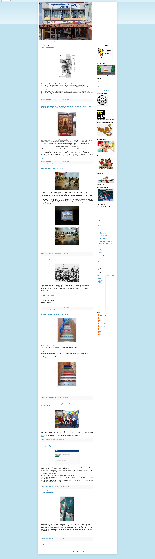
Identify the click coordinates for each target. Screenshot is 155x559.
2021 (99, 229)
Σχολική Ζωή (48, 101)
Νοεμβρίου (100, 232)
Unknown (100, 320)
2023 (99, 226)
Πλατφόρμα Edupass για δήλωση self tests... (54, 446)
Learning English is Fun (103, 315)
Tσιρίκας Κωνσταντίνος (102, 317)
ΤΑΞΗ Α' (99, 80)
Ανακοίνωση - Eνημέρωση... (49, 260)
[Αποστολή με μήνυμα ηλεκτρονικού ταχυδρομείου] (64, 99)
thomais (100, 334)
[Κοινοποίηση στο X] (66, 99)
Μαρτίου (100, 253)
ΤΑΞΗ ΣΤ (99, 86)
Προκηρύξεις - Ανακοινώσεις (100, 279)
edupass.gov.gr (70, 467)
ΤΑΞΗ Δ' (99, 83)
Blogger (91, 551)
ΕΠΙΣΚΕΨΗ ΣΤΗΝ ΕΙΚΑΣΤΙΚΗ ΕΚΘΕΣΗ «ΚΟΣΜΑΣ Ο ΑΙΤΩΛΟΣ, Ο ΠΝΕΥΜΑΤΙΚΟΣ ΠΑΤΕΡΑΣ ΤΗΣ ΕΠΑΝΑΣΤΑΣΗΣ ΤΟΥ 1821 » (66, 106)
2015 (99, 265)
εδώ (55, 473)
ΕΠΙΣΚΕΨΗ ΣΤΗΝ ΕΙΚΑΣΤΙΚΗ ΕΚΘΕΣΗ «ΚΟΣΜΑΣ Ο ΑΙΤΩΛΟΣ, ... (105, 235)
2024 (99, 225)
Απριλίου (100, 252)
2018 (99, 261)
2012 (99, 269)
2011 (99, 271)
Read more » (43, 96)
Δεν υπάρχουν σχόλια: (58, 99)
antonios (100, 328)
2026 (99, 222)
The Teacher (101, 318)
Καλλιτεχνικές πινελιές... (48, 493)
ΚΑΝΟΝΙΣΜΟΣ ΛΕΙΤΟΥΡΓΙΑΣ (100, 283)
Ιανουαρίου (101, 256)
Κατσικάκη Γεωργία (102, 326)
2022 (99, 228)
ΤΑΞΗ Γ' (99, 82)
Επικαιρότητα (49, 309)
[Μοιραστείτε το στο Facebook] (67, 99)
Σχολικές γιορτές (54, 309)
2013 (99, 268)
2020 (99, 258)
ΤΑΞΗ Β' (99, 81)
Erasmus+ (99, 281)
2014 (99, 266)
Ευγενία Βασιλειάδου (102, 323)
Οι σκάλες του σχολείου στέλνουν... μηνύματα (54, 314)
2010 (99, 272)
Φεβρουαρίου (101, 255)
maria (100, 329)
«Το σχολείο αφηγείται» (47, 48)
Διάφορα (45, 101)
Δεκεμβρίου (101, 230)
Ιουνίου (100, 249)
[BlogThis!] (65, 99)
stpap (100, 331)
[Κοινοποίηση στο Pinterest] (68, 99)
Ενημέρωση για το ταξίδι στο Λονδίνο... (52, 168)
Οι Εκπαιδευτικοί (100, 280)
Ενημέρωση (48, 163)
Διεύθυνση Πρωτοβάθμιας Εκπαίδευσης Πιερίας (105, 90)
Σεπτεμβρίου (101, 248)
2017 (99, 262)
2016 (99, 264)
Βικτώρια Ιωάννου (102, 321)
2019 (99, 259)
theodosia (100, 332)
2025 (99, 223)
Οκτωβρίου (101, 246)
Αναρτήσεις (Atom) (48, 544)
